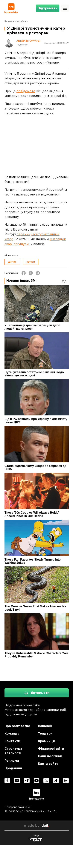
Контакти (12, 741)
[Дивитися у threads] (66, 780)
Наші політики (50, 756)
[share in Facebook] (24, 273)
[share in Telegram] (38, 273)
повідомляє (25, 91)
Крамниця (46, 741)
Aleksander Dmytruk (28, 41)
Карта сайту (48, 763)
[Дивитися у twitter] (46, 780)
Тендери (45, 733)
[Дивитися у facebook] (7, 780)
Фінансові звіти (51, 748)
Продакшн (13, 768)
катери (31, 261)
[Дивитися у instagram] (17, 780)
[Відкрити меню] (65, 8)
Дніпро (12, 261)
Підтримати (47, 8)
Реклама (11, 760)
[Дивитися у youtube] (36, 780)
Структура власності (13, 751)
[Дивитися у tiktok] (56, 780)
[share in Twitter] (31, 273)
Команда (11, 733)
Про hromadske (17, 726)
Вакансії (45, 726)
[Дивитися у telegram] (27, 780)
